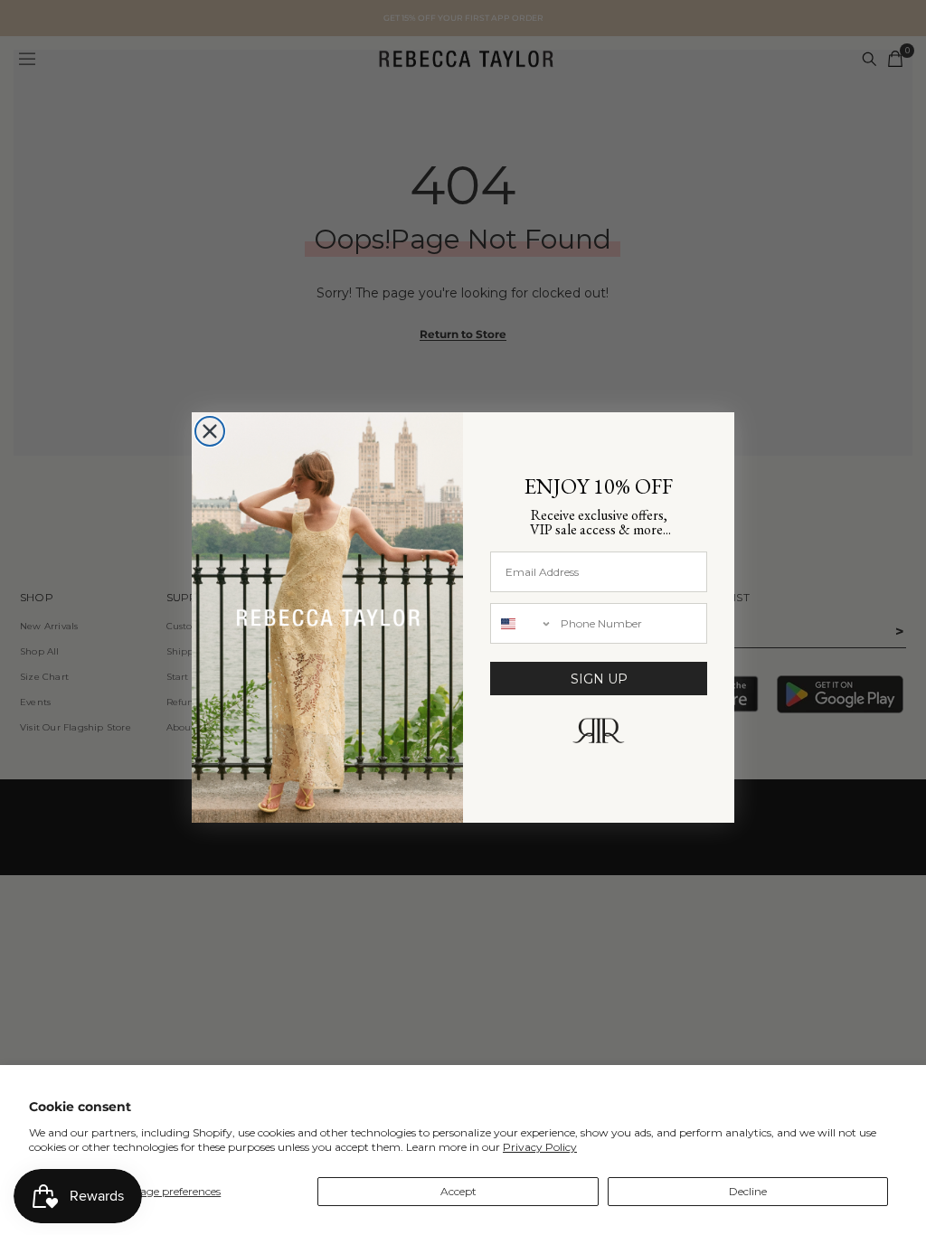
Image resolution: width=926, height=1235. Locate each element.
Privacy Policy (540, 1147)
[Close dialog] (209, 431)
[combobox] (521, 623)
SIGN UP (599, 679)
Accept (458, 1191)
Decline (748, 1191)
